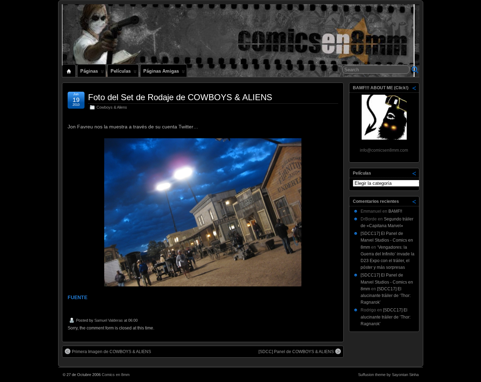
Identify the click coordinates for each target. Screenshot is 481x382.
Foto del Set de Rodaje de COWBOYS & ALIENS (180, 97)
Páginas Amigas (161, 71)
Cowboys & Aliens (111, 107)
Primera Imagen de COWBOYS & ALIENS (111, 351)
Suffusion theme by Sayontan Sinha (388, 374)
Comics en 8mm (116, 374)
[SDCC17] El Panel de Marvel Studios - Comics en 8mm (387, 240)
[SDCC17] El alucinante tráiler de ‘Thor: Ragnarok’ (386, 295)
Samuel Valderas (108, 320)
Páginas (89, 71)
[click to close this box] (414, 87)
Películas (121, 71)
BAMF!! (395, 211)
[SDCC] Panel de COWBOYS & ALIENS (296, 351)
